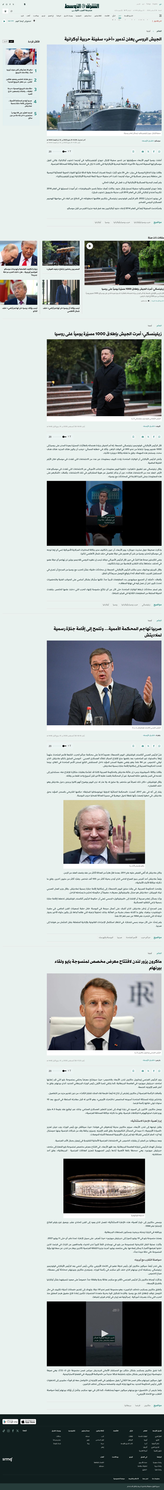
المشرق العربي (155, 1447)
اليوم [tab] (11, 41)
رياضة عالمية (158, 1470)
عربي (160, 4)
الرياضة (59, 16)
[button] (104, 513)
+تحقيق (144, 1470)
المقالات (131, 1436)
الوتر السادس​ (100, 1440)
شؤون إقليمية (158, 1451)
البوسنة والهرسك (106, 937)
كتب (102, 1436)
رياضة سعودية (157, 1463)
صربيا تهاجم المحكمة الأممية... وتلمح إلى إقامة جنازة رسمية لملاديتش (20, 104)
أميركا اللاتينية (143, 1451)
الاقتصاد (107, 16)
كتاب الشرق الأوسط (127, 1444)
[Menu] (160, 16)
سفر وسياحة (57, 1440)
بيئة (88, 1444)
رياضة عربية (158, 1466)
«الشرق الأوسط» (148, 141)
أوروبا (148, 31)
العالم (119, 16)
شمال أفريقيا (155, 1444)
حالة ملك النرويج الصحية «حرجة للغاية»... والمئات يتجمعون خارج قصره (20, 91)
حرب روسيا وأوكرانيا (142, 222)
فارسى (138, 4)
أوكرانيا (98, 222)
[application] (104, 513)
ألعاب (28, 16)
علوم (88, 1440)
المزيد (22, 16)
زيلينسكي (146, 604)
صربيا (119, 937)
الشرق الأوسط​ (128, 16)
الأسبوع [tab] (6, 41)
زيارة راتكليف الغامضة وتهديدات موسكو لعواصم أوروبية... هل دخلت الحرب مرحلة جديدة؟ (20, 272)
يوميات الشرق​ (68, 16)
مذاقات (58, 1436)
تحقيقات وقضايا (142, 1466)
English (155, 4)
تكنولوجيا (78, 16)
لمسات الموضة (57, 1444)
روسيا (107, 222)
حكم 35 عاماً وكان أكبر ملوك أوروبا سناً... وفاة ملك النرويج (20, 71)
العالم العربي (158, 1436)
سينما (102, 1444)
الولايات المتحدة (142, 1436)
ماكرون (147, 1405)
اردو (143, 4)
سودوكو (101, 1466)
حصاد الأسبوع (143, 1463)
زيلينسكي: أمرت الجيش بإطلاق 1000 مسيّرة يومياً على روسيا (133, 289)
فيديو (43, 16)
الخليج (157, 1440)
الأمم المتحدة (131, 937)
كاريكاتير (130, 1440)
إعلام (102, 1447)
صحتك (87, 1436)
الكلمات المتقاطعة (99, 1463)
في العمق (50, 16)
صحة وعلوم (88, 16)
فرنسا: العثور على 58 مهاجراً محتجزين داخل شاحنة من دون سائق (21, 116)
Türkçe (148, 4)
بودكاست (36, 16)
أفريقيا (145, 1447)
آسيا (146, 1444)
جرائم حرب (145, 937)
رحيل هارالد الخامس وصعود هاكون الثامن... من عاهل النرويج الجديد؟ (19, 80)
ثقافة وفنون (97, 16)
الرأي (113, 16)
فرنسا (137, 1405)
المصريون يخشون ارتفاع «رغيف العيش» (63, 269)
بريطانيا (128, 1405)
